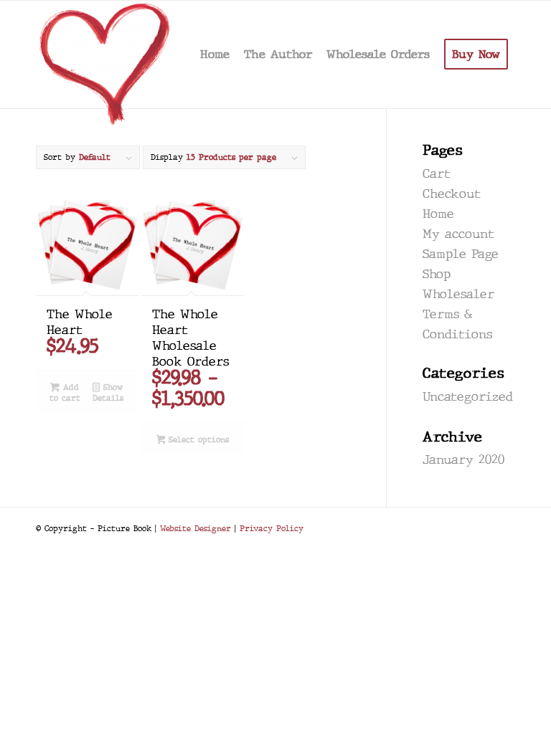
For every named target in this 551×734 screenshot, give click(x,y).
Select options (197, 439)
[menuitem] (215, 54)
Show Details (108, 392)
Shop (437, 274)
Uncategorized (468, 396)
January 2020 (463, 459)
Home (438, 213)
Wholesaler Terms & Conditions (458, 314)
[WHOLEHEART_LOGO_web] (106, 54)
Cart (437, 173)
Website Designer (195, 528)
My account (458, 234)
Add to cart (65, 392)
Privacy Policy (271, 528)
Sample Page (461, 254)
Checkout (452, 193)
